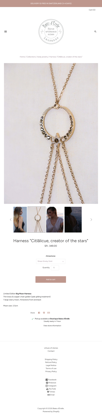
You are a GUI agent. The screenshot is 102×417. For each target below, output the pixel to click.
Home (22, 57)
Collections (31, 57)
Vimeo (52, 392)
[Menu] (5, 31)
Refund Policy (51, 362)
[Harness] (18, 220)
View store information (52, 326)
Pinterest (52, 383)
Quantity (46, 267)
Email (52, 395)
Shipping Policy (51, 359)
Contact (51, 351)
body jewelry (42, 57)
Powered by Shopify (51, 411)
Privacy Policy (51, 371)
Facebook (52, 380)
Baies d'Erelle (58, 408)
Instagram (52, 386)
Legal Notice (51, 365)
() (92, 10)
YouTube (52, 389)
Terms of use (51, 368)
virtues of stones (51, 348)
